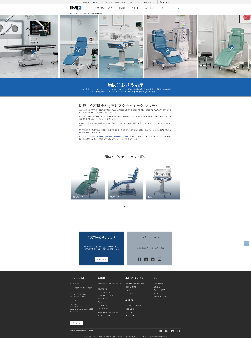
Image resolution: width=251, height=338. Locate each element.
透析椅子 (117, 137)
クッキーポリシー (88, 337)
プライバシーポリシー (135, 337)
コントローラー (103, 299)
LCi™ (81, 130)
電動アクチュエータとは (162, 296)
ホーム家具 (129, 293)
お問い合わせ (101, 259)
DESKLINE (130, 309)
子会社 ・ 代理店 (159, 290)
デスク (128, 290)
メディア (156, 293)
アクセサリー (102, 302)
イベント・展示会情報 (106, 2)
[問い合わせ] (246, 243)
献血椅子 (108, 137)
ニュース (95, 2)
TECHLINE (130, 312)
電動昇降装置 (102, 289)
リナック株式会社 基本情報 (103, 337)
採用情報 (117, 2)
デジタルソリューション (106, 305)
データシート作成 (104, 316)
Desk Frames (103, 308)
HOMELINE (130, 315)
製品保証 (145, 337)
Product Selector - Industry (108, 313)
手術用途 (91, 137)
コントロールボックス (105, 295)
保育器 (125, 137)
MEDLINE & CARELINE (134, 306)
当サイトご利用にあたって (120, 337)
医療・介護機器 (131, 287)
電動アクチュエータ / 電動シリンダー (110, 285)
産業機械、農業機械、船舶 (135, 284)
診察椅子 (100, 137)
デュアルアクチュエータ (106, 292)
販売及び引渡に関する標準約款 (158, 337)
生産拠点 (156, 287)
